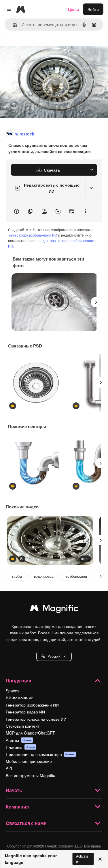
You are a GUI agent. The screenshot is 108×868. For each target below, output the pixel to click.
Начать (14, 790)
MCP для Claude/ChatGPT (30, 733)
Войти (93, 9)
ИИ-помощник (19, 697)
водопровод (44, 576)
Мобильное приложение (29, 761)
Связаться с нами (26, 823)
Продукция (18, 680)
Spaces (12, 691)
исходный (38, 50)
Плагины (20, 747)
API (9, 768)
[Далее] (96, 302)
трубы (17, 576)
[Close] (100, 859)
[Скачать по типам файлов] (91, 170)
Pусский (54, 656)
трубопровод (76, 576)
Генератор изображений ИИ (32, 705)
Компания (17, 806)
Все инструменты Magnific (30, 775)
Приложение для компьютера (40, 754)
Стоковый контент (22, 726)
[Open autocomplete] (13, 25)
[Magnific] (54, 609)
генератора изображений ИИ (33, 235)
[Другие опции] (85, 211)
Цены (73, 9)
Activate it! (82, 859)
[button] (54, 656)
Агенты (19, 740)
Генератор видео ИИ (25, 712)
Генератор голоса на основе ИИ (36, 719)
